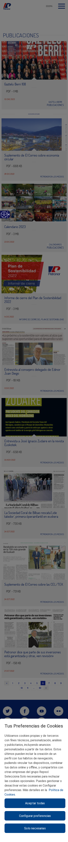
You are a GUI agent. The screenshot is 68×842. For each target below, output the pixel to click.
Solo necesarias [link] (35, 828)
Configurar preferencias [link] (35, 816)
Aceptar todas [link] (35, 803)
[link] (4, 216)
